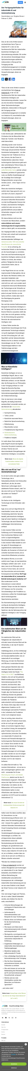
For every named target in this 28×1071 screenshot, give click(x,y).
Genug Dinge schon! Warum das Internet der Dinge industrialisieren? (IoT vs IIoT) (14, 996)
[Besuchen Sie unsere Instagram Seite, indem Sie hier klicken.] (16, 1018)
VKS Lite (3, 1040)
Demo (20, 2)
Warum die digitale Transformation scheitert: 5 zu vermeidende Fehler (14, 461)
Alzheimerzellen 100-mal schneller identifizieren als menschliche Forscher (12, 244)
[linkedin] (13, 79)
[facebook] (10, 79)
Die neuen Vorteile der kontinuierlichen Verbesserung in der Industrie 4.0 (14, 805)
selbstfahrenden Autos (8, 170)
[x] (6, 79)
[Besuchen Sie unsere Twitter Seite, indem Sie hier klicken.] (9, 1018)
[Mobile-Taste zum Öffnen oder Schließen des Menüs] (25, 2)
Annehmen (14, 1064)
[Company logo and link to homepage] (5, 2)
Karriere (3, 1034)
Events (3, 1032)
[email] (3, 79)
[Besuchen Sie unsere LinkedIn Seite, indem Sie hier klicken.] (2, 1018)
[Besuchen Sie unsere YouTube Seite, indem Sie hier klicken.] (12, 1018)
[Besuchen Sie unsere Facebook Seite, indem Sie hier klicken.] (6, 1018)
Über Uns (3, 1027)
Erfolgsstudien (4, 1029)
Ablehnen (14, 1068)
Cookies (13, 1054)
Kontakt (3, 1024)
